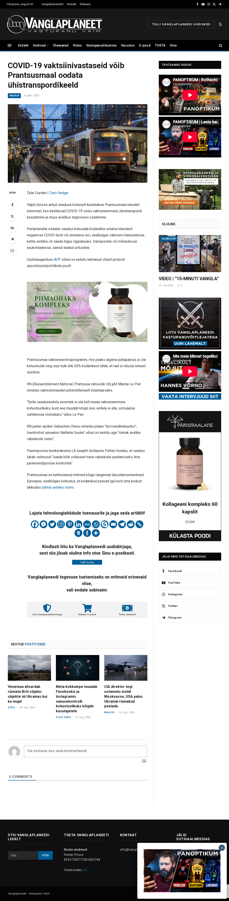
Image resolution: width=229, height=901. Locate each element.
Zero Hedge (58, 193)
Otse (173, 45)
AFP (58, 259)
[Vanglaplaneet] (56, 24)
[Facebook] (12, 204)
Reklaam (85, 4)
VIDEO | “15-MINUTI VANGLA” (189, 278)
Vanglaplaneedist (53, 4)
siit (85, 870)
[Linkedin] (78, 524)
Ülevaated (61, 45)
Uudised (39, 45)
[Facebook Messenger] (43, 524)
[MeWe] (87, 524)
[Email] (12, 250)
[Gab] (78, 533)
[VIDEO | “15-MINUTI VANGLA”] (190, 253)
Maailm (14, 95)
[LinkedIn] (12, 227)
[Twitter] (12, 216)
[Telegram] (12, 239)
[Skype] (104, 524)
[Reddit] (131, 524)
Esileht (23, 45)
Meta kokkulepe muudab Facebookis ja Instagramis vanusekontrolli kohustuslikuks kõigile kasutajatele (76, 699)
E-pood (145, 45)
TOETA (160, 45)
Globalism (169, 238)
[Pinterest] (70, 524)
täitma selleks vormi (58, 487)
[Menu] (10, 45)
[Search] (220, 45)
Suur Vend (63, 717)
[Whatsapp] (96, 524)
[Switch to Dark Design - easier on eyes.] (220, 24)
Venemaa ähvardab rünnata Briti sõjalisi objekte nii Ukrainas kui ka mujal (27, 694)
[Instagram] (61, 524)
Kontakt (71, 4)
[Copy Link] (139, 524)
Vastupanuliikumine (101, 45)
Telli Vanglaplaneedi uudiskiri (181, 24)
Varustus (128, 45)
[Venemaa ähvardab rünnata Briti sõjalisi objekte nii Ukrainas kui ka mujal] (29, 668)
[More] (96, 533)
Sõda (11, 707)
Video (77, 45)
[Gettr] (87, 533)
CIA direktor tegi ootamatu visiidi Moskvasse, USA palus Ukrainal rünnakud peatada (123, 696)
